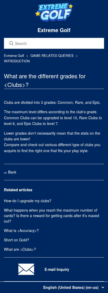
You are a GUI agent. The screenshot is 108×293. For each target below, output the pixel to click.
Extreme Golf (14, 55)
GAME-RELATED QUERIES (52, 55)
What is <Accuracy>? (21, 230)
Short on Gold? (16, 239)
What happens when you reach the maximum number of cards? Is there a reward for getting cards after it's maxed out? (51, 215)
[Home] (54, 21)
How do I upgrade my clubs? (27, 200)
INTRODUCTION (17, 60)
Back (11, 172)
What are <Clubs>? (20, 249)
